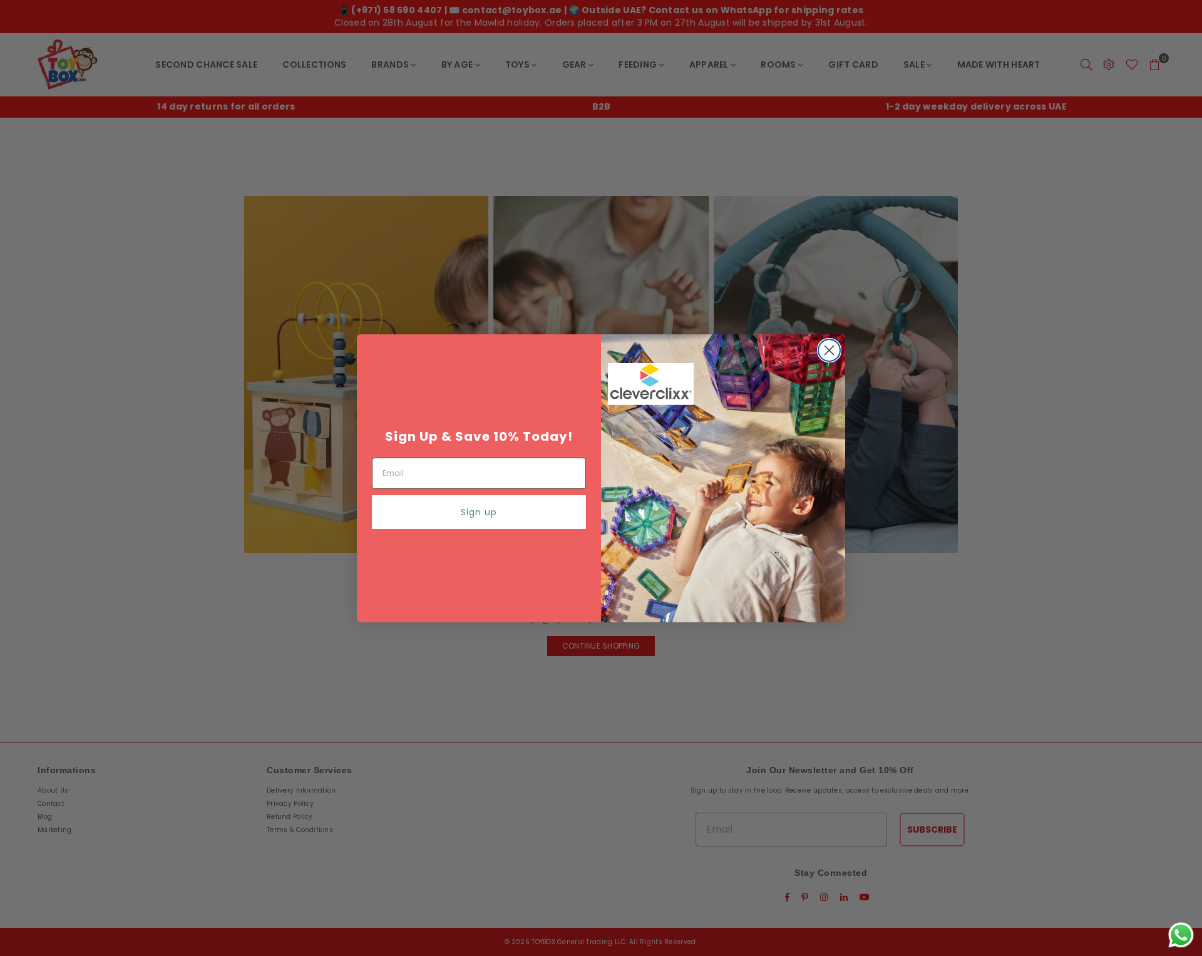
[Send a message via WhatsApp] (1181, 935)
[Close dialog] (829, 350)
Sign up (479, 512)
